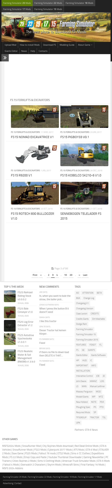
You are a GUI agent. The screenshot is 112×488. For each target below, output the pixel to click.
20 (71, 275)
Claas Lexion (81, 313)
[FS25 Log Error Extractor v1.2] (10, 326)
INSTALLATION (83, 371)
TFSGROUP (81, 417)
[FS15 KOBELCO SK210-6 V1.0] (84, 155)
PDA (102, 402)
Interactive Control (84, 376)
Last (85, 275)
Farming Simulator (84, 329)
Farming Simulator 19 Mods (65, 477)
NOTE (93, 402)
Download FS (49, 44)
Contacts (43, 51)
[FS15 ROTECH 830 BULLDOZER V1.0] (35, 193)
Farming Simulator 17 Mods (90, 477)
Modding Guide (67, 44)
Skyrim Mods (54, 464)
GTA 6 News (91, 429)
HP (77, 360)
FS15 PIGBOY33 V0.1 (74, 137)
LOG (102, 381)
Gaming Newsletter (94, 457)
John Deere (81, 381)
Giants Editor (11, 51)
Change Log (89, 298)
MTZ (101, 396)
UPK (78, 422)
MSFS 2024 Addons (12, 468)
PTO (102, 407)
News (24, 51)
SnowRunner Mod (31, 445)
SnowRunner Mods (23, 449)
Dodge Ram (81, 324)
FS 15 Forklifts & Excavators (25, 132)
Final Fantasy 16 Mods (92, 464)
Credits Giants (82, 319)
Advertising (8, 483)
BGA (78, 298)
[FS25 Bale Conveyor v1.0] (10, 312)
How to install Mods (30, 44)
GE (83, 350)
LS (77, 386)
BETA (99, 293)
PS (95, 407)
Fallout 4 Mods (11, 464)
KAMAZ (93, 381)
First (35, 275)
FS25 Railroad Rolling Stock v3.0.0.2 (25, 296)
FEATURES (81, 344)
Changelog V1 (82, 303)
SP (95, 412)
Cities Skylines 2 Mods (24, 460)
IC (91, 360)
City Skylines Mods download (58, 445)
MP (93, 396)
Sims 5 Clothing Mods (49, 460)
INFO (93, 365)
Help (32, 51)
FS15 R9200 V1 (21, 175)
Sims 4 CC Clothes (80, 453)
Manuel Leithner (97, 386)
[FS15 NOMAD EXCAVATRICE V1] (35, 116)
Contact (18, 483)
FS (77, 350)
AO (77, 293)
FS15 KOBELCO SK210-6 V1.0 (80, 175)
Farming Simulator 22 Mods (40, 477)
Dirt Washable (98, 319)
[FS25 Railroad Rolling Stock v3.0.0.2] (10, 296)
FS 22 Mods (16, 457)
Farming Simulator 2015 (87, 339)
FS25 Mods (31, 453)
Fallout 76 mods (47, 453)
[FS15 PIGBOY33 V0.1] (84, 116)
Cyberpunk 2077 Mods (60, 449)
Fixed (42, 342)
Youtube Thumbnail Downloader (65, 457)
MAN (84, 386)
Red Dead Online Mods (86, 445)
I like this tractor (47, 321)
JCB (97, 376)
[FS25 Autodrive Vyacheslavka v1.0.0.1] (10, 339)
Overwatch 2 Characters (33, 464)
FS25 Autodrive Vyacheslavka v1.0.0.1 (26, 339)
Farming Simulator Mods (17, 3)
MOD (98, 391)
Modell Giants (82, 396)
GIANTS (91, 350)
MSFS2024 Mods (11, 445)
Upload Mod (10, 44)
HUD (84, 360)
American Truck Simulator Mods (78, 460)
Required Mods (83, 412)
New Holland (82, 402)
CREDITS (95, 313)
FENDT (93, 344)
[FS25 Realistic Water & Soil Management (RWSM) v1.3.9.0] (10, 355)
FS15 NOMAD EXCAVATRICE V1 (32, 137)
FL (100, 344)
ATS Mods (79, 449)
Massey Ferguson (84, 391)
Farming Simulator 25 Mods (15, 477)
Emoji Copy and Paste (35, 457)
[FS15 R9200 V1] (35, 155)
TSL (104, 417)
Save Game (17, 453)
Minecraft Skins (71, 464)
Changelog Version (84, 308)
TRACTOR (94, 417)
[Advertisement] (59, 76)
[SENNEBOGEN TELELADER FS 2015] (84, 193)
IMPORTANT (82, 365)
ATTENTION (87, 293)
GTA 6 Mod (91, 449)
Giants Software (98, 355)
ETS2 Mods (63, 453)
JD (104, 376)
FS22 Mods (40, 449)
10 (65, 275)
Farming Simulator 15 (86, 334)
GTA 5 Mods (103, 460)
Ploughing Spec (83, 407)
